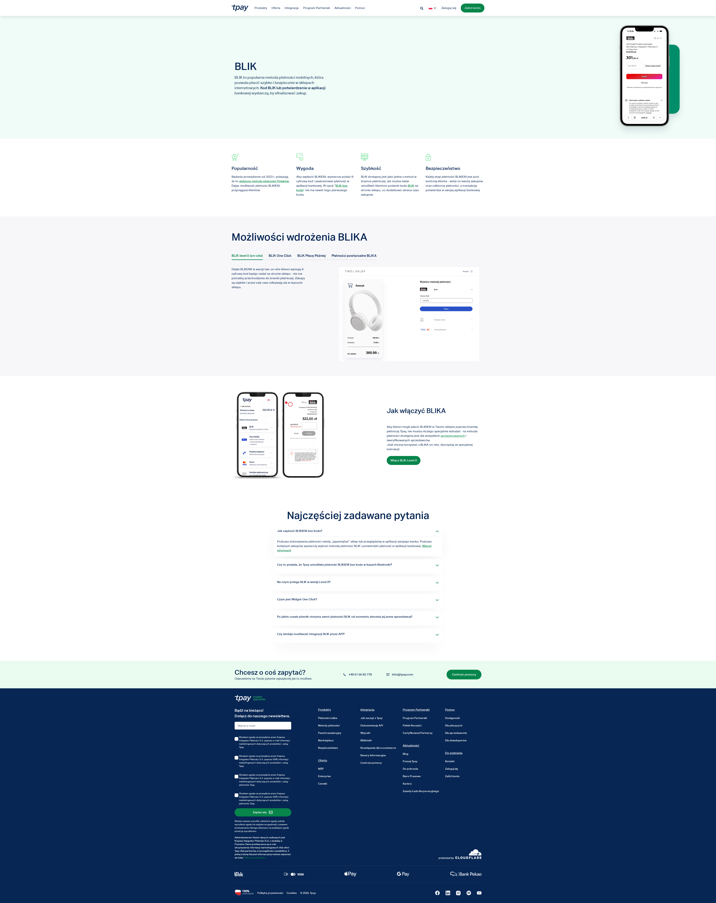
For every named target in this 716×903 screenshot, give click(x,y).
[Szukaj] (421, 8)
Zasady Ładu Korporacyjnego (421, 791)
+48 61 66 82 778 (360, 674)
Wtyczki (365, 732)
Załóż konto (473, 8)
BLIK (411, 185)
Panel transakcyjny (329, 732)
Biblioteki (366, 740)
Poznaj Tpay (410, 761)
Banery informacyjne (373, 755)
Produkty (324, 709)
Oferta (322, 760)
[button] (430, 8)
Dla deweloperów (456, 740)
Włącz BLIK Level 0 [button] (403, 460)
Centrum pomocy (371, 762)
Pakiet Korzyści (412, 725)
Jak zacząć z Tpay (371, 718)
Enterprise (324, 776)
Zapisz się (259, 812)
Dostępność (452, 718)
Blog (405, 753)
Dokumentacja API (371, 725)
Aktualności (411, 745)
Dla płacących (453, 725)
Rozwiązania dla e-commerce (378, 747)
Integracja (367, 709)
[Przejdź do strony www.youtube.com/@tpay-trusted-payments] (479, 893)
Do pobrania (410, 768)
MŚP (321, 768)
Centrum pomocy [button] (464, 674)
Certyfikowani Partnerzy (418, 732)
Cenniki (322, 783)
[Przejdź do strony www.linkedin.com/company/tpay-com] (448, 893)
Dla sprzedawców (456, 732)
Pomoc (450, 709)
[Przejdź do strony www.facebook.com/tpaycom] (437, 893)
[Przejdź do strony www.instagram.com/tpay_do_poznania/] (458, 893)
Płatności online (327, 718)
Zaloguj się (448, 8)
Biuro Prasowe (412, 776)
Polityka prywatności (270, 892)
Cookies (292, 892)
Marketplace (326, 740)
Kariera (407, 783)
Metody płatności (329, 725)
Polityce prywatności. (254, 857)
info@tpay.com (402, 674)
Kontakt (450, 761)
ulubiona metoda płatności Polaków (264, 181)
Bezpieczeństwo (328, 747)
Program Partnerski (416, 709)
